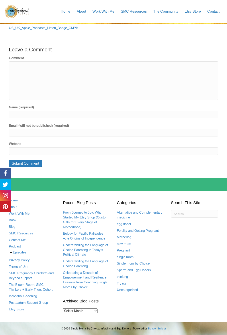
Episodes (19, 252)
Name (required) (21, 107)
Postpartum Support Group (28, 302)
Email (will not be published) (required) (39, 125)
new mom (124, 243)
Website (15, 144)
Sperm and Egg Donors (134, 270)
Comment (16, 58)
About (81, 11)
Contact (213, 11)
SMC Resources (134, 11)
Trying (121, 283)
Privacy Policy (19, 260)
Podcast (15, 246)
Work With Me (103, 11)
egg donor (124, 224)
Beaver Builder (157, 328)
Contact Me (17, 240)
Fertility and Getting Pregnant (138, 230)
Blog (12, 226)
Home (65, 11)
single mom (125, 257)
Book (12, 220)
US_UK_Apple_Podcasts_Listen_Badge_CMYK (43, 28)
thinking (122, 277)
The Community (165, 11)
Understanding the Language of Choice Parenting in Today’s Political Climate (85, 250)
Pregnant (123, 250)
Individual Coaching (23, 296)
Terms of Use (18, 267)
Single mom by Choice (133, 263)
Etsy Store (193, 11)
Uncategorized (127, 290)
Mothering (124, 237)
